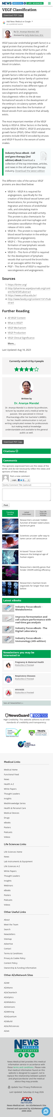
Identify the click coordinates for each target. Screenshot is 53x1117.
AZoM (6, 982)
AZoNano (8, 987)
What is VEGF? (15, 322)
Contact (7, 948)
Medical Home (11, 769)
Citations (9, 451)
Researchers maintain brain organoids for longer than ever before (34, 586)
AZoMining (9, 1011)
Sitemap (8, 939)
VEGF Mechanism (17, 327)
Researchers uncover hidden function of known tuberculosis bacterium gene (34, 523)
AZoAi (6, 1031)
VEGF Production (17, 332)
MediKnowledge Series (15, 803)
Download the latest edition (30, 170)
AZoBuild (8, 1021)
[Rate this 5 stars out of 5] (36, 369)
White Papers (10, 789)
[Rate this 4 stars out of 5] (31, 369)
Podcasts (8, 832)
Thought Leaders (12, 793)
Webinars (8, 885)
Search (7, 929)
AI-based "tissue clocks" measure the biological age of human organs (34, 554)
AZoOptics (9, 997)
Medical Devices (11, 813)
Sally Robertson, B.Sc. (34, 35)
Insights (7, 798)
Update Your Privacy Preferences (26, 1087)
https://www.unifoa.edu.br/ (22, 295)
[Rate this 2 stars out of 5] (21, 369)
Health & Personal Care (15, 808)
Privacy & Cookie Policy (14, 958)
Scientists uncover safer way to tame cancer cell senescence (34, 537)
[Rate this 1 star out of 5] (16, 369)
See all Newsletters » (13, 703)
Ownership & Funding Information (20, 967)
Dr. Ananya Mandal (26, 403)
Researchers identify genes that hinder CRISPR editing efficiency (35, 568)
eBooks (7, 822)
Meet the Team (11, 924)
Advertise (8, 943)
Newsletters (9, 934)
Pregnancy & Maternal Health (29, 662)
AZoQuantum (10, 1016)
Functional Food (11, 774)
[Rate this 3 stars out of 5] (26, 369)
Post (6, 505)
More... (12, 343)
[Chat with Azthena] (46, 1111)
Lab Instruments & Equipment (18, 861)
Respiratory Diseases (25, 676)
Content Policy (10, 963)
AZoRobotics (10, 1002)
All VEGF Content (17, 317)
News (6, 779)
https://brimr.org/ (17, 284)
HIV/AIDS (19, 689)
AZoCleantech (10, 992)
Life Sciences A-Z (12, 866)
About (7, 919)
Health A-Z (9, 784)
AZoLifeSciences (11, 1026)
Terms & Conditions (13, 953)
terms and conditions (23, 1067)
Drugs (7, 817)
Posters (7, 827)
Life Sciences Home (13, 851)
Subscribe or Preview (24, 665)
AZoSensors (9, 1007)
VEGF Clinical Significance (21, 337)
